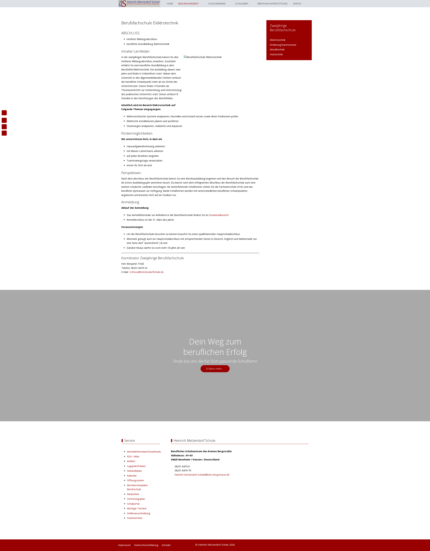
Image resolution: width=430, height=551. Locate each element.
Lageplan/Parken (136, 466)
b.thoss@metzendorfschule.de (147, 272)
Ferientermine (134, 518)
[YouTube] (310, 544)
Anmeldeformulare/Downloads (144, 451)
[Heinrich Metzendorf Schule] (139, 3)
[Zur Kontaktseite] (4, 120)
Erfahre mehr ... (215, 369)
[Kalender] (4, 133)
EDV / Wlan (133, 456)
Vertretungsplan (136, 498)
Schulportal (133, 503)
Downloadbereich (219, 215)
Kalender (132, 475)
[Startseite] (4, 112)
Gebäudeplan (134, 470)
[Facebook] (302, 544)
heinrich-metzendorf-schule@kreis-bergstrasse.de (202, 474)
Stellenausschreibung (138, 513)
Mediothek (133, 494)
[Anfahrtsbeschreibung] (4, 126)
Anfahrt (131, 461)
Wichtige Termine (136, 508)
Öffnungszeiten (135, 480)
